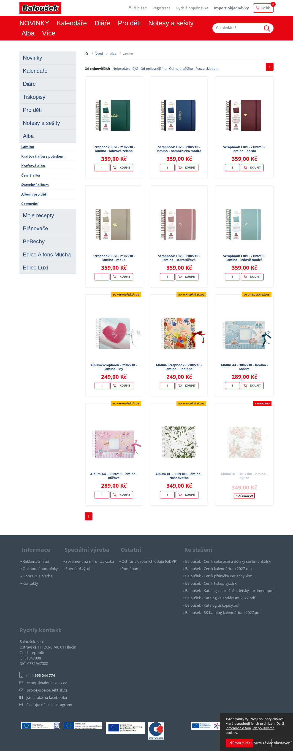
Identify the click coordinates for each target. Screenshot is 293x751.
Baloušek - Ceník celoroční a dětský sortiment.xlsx (228, 561)
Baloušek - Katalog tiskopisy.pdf (212, 605)
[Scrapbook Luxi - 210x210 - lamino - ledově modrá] (244, 220)
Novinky (32, 58)
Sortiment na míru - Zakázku (89, 561)
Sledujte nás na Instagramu (49, 704)
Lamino (27, 146)
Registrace (161, 8)
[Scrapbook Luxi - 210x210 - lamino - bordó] (244, 111)
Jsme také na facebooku (46, 697)
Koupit (125, 168)
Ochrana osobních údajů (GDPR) (149, 561)
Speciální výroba (79, 568)
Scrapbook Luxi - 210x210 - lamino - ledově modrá (244, 258)
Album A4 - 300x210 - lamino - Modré (244, 367)
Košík (265, 8)
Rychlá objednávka (192, 8)
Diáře (102, 23)
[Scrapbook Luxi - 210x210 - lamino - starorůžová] (179, 220)
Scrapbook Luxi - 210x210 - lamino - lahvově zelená (114, 149)
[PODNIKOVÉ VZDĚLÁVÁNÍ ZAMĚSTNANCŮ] (40, 725)
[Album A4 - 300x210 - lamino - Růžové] (114, 438)
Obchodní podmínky (40, 568)
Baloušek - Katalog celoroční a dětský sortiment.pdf (229, 590)
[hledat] (268, 28)
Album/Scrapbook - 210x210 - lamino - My (113, 367)
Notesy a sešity (171, 23)
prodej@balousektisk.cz (47, 690)
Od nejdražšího (181, 68)
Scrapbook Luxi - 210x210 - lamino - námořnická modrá (179, 149)
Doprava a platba (37, 576)
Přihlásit (140, 8)
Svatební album (35, 184)
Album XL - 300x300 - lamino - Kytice (244, 476)
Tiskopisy (34, 97)
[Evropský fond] (83, 725)
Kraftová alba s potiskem (43, 156)
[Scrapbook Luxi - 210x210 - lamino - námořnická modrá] (179, 111)
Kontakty (30, 583)
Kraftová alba (33, 165)
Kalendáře (72, 23)
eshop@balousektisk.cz (47, 682)
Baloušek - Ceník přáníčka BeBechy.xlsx (218, 576)
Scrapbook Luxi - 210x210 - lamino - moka (114, 258)
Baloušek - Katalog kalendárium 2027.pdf (220, 597)
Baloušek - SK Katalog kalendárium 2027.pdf (222, 612)
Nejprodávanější (125, 68)
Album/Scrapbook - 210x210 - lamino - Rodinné (179, 367)
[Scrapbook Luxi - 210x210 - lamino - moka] (114, 220)
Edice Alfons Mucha (47, 254)
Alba (28, 33)
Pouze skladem (206, 68)
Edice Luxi (35, 267)
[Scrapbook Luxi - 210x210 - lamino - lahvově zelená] (114, 111)
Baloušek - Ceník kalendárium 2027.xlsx (218, 568)
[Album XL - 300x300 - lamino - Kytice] (244, 438)
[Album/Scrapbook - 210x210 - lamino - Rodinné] (179, 329)
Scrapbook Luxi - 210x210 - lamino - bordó (244, 149)
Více (48, 33)
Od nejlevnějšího (153, 68)
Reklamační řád (36, 561)
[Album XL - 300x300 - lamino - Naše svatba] (179, 438)
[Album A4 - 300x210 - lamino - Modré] (244, 329)
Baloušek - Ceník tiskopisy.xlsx (210, 583)
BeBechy (34, 241)
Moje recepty (38, 215)
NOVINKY (34, 23)
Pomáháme (131, 568)
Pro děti (129, 23)
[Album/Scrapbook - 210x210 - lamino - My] (114, 329)
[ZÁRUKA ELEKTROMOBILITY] (210, 725)
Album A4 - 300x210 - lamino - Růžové (114, 476)
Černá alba (30, 175)
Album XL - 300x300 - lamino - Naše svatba (179, 476)
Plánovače (35, 228)
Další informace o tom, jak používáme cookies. (255, 728)
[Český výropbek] (156, 730)
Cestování (29, 203)
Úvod (99, 53)
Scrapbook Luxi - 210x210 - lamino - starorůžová (179, 258)
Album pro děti (34, 194)
